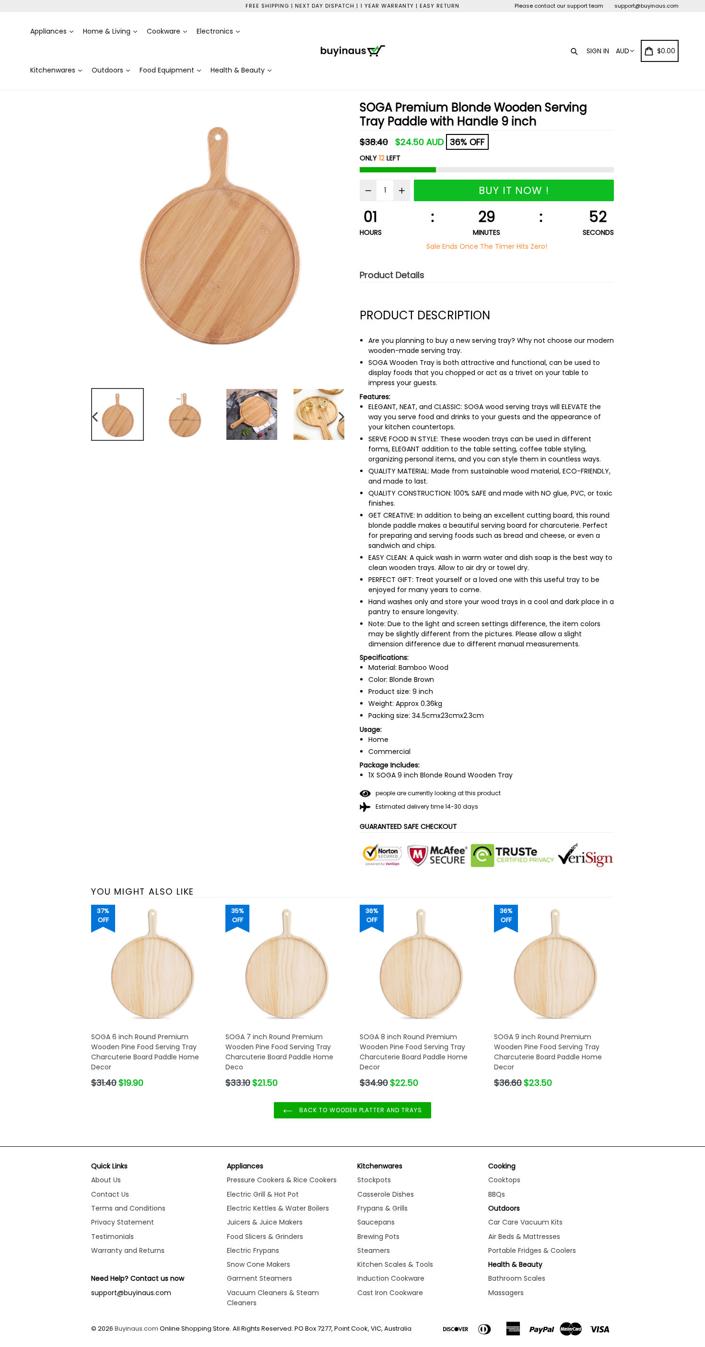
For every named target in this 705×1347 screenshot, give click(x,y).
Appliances (49, 31)
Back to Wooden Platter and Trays (359, 1110)
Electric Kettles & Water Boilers (278, 1208)
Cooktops (504, 1180)
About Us (106, 1180)
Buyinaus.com (136, 1328)
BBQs (496, 1194)
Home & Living (107, 31)
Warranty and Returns (127, 1250)
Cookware (164, 31)
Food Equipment (168, 70)
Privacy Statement (122, 1222)
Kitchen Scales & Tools (395, 1264)
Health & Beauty (239, 70)
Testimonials (112, 1236)
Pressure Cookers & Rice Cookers (282, 1180)
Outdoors (108, 70)
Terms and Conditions (128, 1208)
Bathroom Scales (516, 1278)
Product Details (392, 275)
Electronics (216, 31)
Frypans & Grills (382, 1208)
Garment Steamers (259, 1278)
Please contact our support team (559, 6)
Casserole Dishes (385, 1194)
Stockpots (374, 1180)
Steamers (373, 1250)
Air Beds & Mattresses (524, 1236)
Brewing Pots (378, 1236)
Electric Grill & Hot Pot (263, 1194)
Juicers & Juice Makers (265, 1222)
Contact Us (110, 1194)
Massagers (506, 1293)
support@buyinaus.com (646, 6)
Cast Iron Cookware (390, 1293)
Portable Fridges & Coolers (532, 1250)
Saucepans (376, 1222)
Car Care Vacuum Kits (525, 1222)
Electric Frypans (253, 1250)
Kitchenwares (53, 70)
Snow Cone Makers (258, 1264)
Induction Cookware (390, 1278)
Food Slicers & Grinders (265, 1236)
